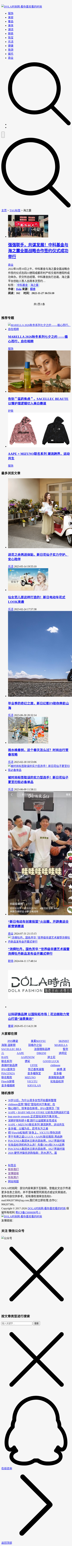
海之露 (34, 285)
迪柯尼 (63, 1053)
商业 (10, 57)
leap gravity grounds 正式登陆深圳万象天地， (34, 1116)
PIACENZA (8, 1073)
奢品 (10, 21)
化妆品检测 (57, 1081)
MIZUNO (30, 1077)
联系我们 (13, 1169)
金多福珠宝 (34, 1073)
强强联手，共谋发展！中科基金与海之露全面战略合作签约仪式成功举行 (38, 251)
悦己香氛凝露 (36, 1069)
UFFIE (34, 1065)
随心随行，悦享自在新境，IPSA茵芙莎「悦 (33, 1108)
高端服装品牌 (56, 1077)
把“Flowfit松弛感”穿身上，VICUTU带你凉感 (34, 1132)
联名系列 (6, 1061)
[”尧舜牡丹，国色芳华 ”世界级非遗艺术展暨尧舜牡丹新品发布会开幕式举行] (39, 941)
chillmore (55, 1065)
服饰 (10, 13)
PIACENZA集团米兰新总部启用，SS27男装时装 (36, 1140)
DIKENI (41, 1053)
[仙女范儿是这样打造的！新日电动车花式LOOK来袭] (28, 589)
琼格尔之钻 (35, 1045)
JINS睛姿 (12, 1041)
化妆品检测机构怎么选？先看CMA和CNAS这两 (36, 1144)
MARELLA (60, 1045)
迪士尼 (51, 1057)
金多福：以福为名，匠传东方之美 (28, 1128)
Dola (18, 289)
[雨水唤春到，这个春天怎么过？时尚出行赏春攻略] (28, 742)
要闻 (10, 1026)
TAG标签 (15, 210)
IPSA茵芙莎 (8, 1069)
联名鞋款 (6, 1077)
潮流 (10, 29)
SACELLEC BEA (11, 1049)
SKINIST (64, 1041)
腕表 (10, 33)
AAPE (20, 1053)
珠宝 (10, 37)
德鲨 (27, 1061)
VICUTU (32, 1081)
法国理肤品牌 (42, 1049)
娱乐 (10, 53)
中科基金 (22, 285)
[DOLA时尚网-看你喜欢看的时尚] (21, 6)
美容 (10, 17)
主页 (4, 210)
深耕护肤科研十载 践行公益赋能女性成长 (32, 1120)
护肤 (10, 410)
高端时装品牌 (9, 1065)
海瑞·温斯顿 (8, 1045)
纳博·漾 (61, 1069)
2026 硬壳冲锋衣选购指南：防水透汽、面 (32, 1152)
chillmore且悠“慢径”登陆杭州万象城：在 (31, 1104)
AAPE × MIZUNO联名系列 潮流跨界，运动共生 (36, 1124)
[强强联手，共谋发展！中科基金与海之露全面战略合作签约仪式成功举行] (28, 236)
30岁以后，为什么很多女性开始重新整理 (32, 1100)
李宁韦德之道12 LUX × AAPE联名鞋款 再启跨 (35, 1136)
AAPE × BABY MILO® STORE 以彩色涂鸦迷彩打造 (38, 1112)
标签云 (12, 1165)
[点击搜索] (39, 124)
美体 (10, 25)
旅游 (10, 49)
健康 (10, 45)
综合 (32, 289)
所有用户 (13, 1177)
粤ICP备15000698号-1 (28, 1212)
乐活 (10, 41)
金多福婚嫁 (8, 1085)
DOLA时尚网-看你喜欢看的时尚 (47, 1208)
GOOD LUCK (51, 1061)
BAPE (4, 1057)
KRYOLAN (34, 1085)
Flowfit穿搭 (7, 1081)
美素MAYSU (38, 1041)
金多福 (58, 1073)
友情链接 (13, 1173)
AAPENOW (28, 1057)
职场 (10, 961)
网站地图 (13, 1181)
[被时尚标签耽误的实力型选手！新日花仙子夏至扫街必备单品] (39, 770)
